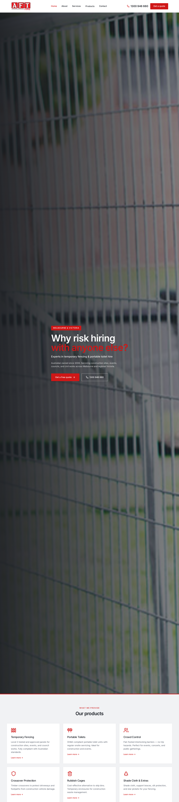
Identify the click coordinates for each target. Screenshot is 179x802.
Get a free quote (63, 377)
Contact (103, 6)
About (64, 6)
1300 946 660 (139, 6)
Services (76, 6)
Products (89, 6)
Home (54, 6)
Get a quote (159, 6)
